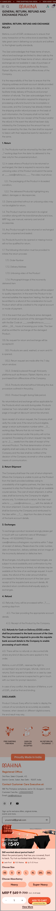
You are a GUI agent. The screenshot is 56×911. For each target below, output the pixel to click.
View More (27, 906)
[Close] (52, 832)
